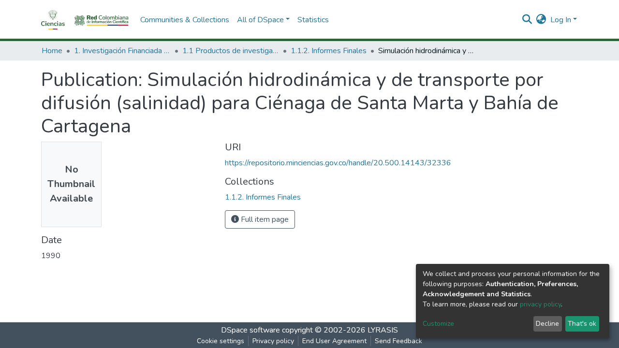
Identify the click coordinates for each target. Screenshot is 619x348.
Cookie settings (220, 341)
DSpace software (250, 330)
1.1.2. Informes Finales (329, 50)
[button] (541, 20)
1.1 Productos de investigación (230, 50)
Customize (438, 323)
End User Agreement (334, 341)
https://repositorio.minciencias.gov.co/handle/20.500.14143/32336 (338, 163)
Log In (560, 19)
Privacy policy (273, 341)
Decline (547, 323)
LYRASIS (383, 330)
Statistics (313, 19)
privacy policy (540, 304)
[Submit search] (527, 20)
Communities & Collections (184, 19)
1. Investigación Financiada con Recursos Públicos (122, 50)
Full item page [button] (264, 219)
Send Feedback (398, 341)
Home (52, 50)
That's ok (582, 323)
